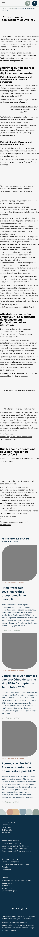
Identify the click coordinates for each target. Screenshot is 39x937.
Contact (5, 878)
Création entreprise (9, 891)
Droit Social (6, 870)
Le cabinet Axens (8, 822)
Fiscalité (5, 867)
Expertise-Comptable (10, 862)
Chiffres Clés (7, 830)
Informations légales (9, 922)
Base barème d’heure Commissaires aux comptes (16, 881)
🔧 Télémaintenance (9, 930)
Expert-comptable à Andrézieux (15, 848)
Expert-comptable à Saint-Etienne (15, 846)
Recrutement (7, 888)
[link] (13, 909)
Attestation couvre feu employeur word (20, 390)
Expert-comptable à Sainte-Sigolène (16, 851)
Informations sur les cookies (23, 925)
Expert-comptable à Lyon (12, 843)
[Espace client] (34, 3)
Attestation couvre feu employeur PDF (19, 409)
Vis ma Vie (6, 832)
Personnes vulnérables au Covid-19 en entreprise (14, 523)
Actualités (11, 8)
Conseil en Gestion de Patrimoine (15, 864)
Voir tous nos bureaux (10, 841)
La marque (6, 825)
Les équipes (6, 827)
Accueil (4, 8)
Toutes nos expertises (10, 859)
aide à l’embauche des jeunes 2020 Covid (17, 307)
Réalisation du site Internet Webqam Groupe (18, 928)
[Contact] (27, 3)
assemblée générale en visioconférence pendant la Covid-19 (16, 438)
